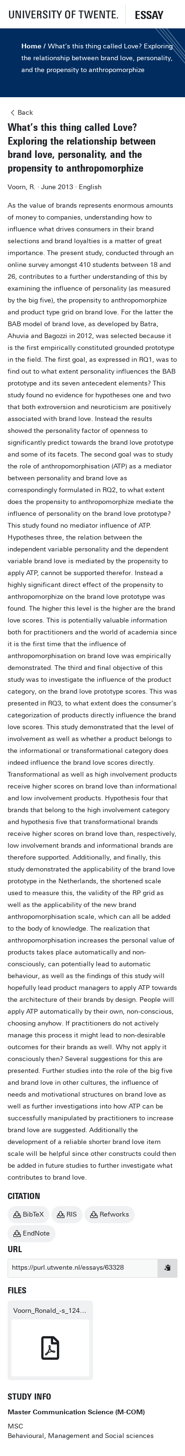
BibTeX (33, 1214)
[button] (62, 14)
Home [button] (31, 46)
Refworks (114, 1214)
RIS (71, 1214)
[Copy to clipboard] (167, 1268)
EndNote (36, 1233)
